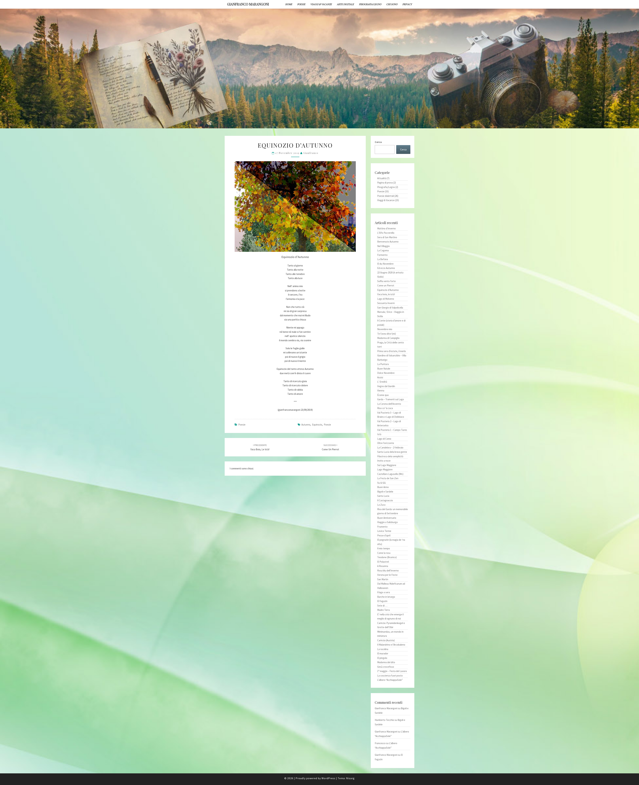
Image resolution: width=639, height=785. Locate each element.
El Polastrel (383, 561)
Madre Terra (383, 609)
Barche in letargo (386, 596)
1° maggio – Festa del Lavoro (392, 671)
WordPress (328, 778)
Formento (382, 254)
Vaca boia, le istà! (386, 294)
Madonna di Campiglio (388, 338)
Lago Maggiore (385, 469)
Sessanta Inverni (386, 303)
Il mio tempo (383, 548)
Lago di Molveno (385, 298)
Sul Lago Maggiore (386, 465)
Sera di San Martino (387, 237)
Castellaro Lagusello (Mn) (390, 474)
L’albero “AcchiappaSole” (390, 679)
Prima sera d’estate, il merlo (391, 351)
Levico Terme (384, 531)
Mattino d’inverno (386, 228)
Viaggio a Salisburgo (387, 522)
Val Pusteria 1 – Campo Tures (392, 429)
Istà (379, 434)
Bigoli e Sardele (385, 491)
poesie (327, 424)
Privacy (407, 4)
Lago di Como (384, 438)
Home (288, 4)
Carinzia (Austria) (386, 640)
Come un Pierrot (385, 285)
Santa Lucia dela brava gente (392, 451)
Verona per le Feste (387, 574)
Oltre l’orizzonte (385, 443)
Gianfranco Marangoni (248, 4)
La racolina (382, 649)
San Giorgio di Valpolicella (390, 307)
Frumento (382, 526)
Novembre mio (384, 329)
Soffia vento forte (386, 281)
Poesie (301, 4)
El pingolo (382, 658)
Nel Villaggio (383, 246)
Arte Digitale (345, 4)
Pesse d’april (383, 535)
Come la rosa (383, 552)
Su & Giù (381, 482)
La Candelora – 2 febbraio (390, 447)
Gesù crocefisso (385, 666)
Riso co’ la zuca (385, 408)
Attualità (381, 178)
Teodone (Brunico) (387, 557)
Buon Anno (383, 487)
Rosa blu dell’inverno (388, 570)
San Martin (382, 579)
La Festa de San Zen (387, 478)
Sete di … (382, 605)
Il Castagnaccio (385, 500)
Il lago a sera (383, 592)
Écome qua (383, 395)
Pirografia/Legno (370, 4)
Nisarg (350, 778)
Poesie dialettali (385, 195)
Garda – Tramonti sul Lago (390, 399)
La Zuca (381, 504)
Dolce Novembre (386, 372)
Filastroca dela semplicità (390, 456)
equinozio (317, 424)
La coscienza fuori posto (390, 675)
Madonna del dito (386, 662)
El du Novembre (385, 263)
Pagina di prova (385, 182)
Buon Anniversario (386, 517)
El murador (382, 653)
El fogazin (382, 601)
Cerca (378, 142)
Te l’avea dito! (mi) (386, 333)
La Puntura (383, 364)
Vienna (380, 390)
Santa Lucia (383, 495)
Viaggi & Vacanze (321, 4)
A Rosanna (382, 566)
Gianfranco (310, 153)
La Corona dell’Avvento (389, 403)
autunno (305, 424)
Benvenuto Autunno (388, 241)
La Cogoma (383, 250)
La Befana (382, 259)
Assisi (380, 377)
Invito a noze (384, 460)
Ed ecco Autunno (386, 268)
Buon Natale (383, 368)
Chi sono (391, 4)
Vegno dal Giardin (386, 386)
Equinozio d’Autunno (388, 290)
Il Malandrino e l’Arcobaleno (391, 644)
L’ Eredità (382, 381)
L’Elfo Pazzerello (385, 232)
